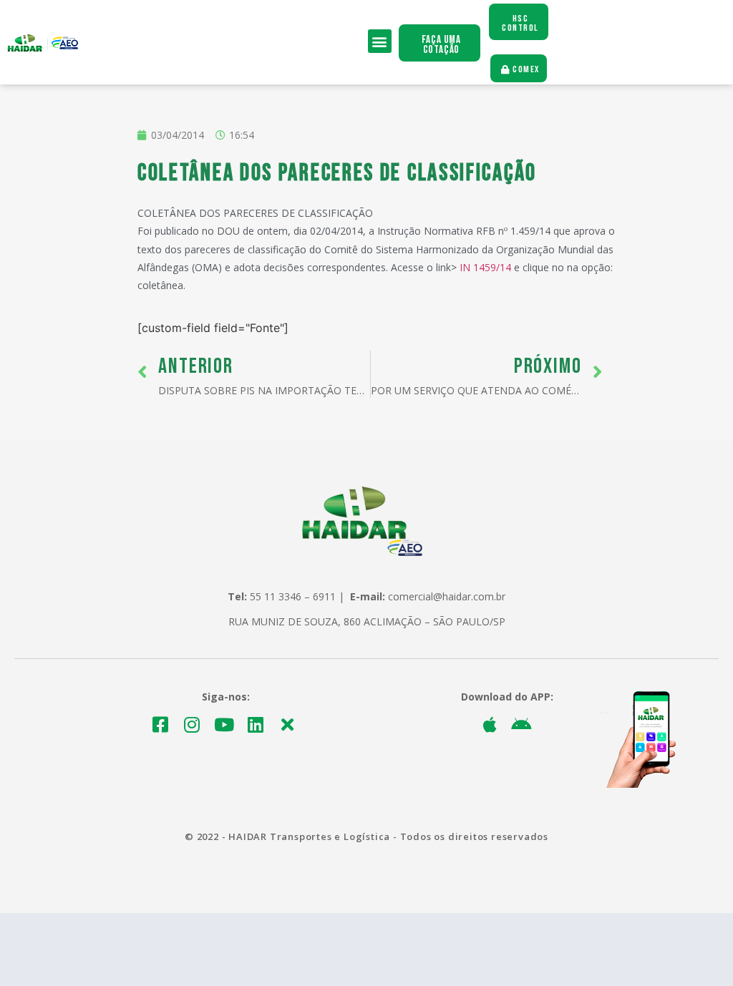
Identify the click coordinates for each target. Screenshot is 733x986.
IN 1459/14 (485, 267)
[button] (380, 41)
